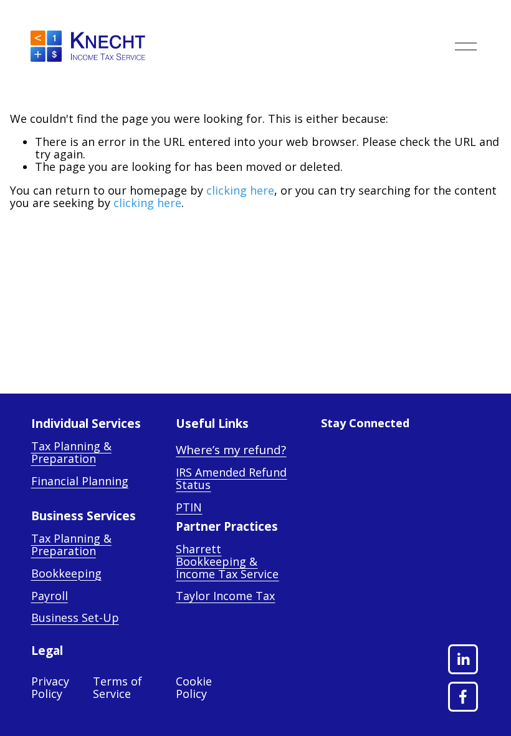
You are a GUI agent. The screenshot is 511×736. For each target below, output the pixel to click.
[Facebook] (463, 697)
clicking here (240, 190)
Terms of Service (117, 687)
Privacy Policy (50, 687)
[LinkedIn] (463, 659)
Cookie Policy (194, 687)
